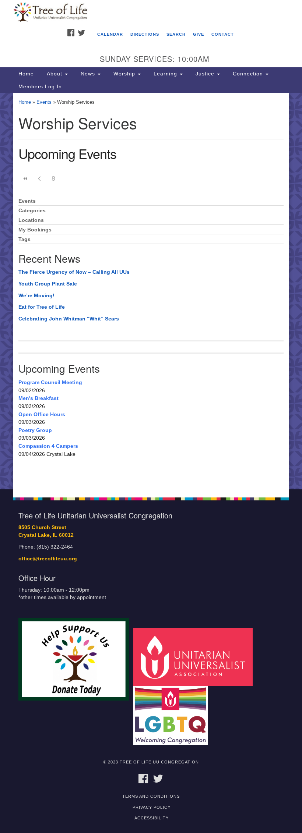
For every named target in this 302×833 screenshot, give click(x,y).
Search (176, 34)
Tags (24, 239)
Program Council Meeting (50, 382)
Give (198, 34)
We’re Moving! (36, 295)
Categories (32, 210)
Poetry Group (35, 430)
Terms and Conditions (151, 796)
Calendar (110, 34)
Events (44, 102)
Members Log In (40, 86)
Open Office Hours (41, 414)
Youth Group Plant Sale (47, 284)
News (88, 74)
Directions (144, 34)
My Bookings (35, 230)
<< (25, 178)
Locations (31, 220)
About (54, 74)
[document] (151, 291)
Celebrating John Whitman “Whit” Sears (68, 319)
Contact (222, 34)
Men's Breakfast (38, 398)
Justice (205, 74)
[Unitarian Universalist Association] (195, 656)
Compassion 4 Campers (48, 446)
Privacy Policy (152, 807)
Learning (165, 74)
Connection (248, 74)
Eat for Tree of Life (41, 307)
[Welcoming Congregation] (173, 715)
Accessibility (151, 818)
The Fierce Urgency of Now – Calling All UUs (74, 272)
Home (26, 74)
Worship (124, 74)
